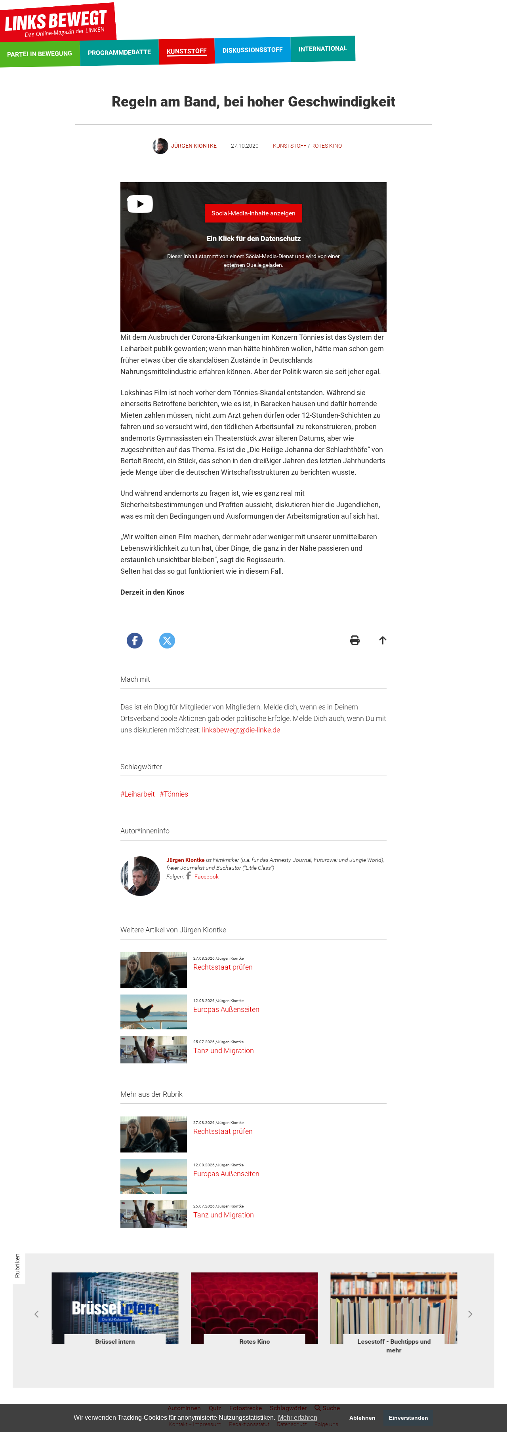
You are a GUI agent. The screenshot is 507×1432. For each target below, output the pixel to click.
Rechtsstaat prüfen (223, 967)
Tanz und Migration (223, 1050)
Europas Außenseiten (226, 1009)
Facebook (206, 876)
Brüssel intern (114, 1341)
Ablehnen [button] (362, 1418)
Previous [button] (37, 1314)
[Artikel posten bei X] (167, 640)
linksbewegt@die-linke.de (241, 730)
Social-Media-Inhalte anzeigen (253, 213)
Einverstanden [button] (408, 1418)
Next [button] (470, 1314)
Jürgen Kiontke (185, 860)
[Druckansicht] (355, 641)
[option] (114, 1310)
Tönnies (176, 794)
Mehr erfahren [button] (297, 1417)
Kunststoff (290, 146)
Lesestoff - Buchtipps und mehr (393, 1346)
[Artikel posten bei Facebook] (135, 640)
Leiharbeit (139, 794)
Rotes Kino (326, 146)
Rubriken (17, 1265)
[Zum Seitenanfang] (383, 641)
